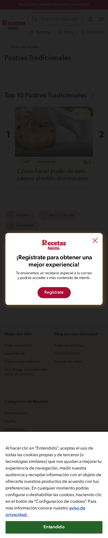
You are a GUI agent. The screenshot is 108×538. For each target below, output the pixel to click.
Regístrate (54, 293)
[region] (54, 485)
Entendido (53, 527)
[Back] (95, 241)
